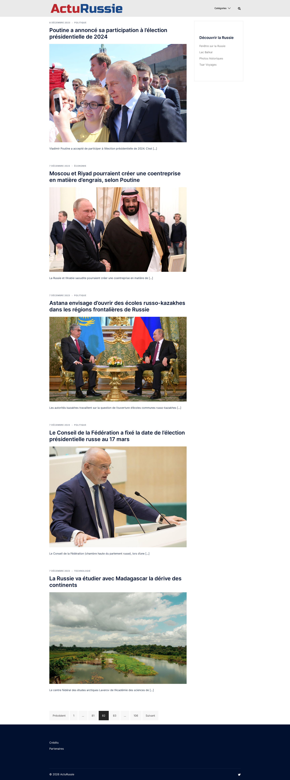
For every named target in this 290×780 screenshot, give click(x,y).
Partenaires (56, 748)
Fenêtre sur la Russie (212, 46)
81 (93, 715)
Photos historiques (211, 58)
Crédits (54, 742)
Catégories (220, 8)
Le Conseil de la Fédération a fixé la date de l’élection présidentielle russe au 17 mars (117, 435)
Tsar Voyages (207, 64)
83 (114, 715)
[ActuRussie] (86, 8)
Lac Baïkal (205, 52)
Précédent (59, 715)
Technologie (82, 571)
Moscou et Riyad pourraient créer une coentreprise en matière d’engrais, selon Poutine (115, 176)
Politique (80, 22)
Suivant (150, 715)
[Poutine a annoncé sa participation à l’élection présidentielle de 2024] (118, 92)
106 (136, 715)
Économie (80, 166)
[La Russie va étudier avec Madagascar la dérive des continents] (118, 637)
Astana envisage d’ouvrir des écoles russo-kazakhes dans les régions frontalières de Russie (117, 306)
